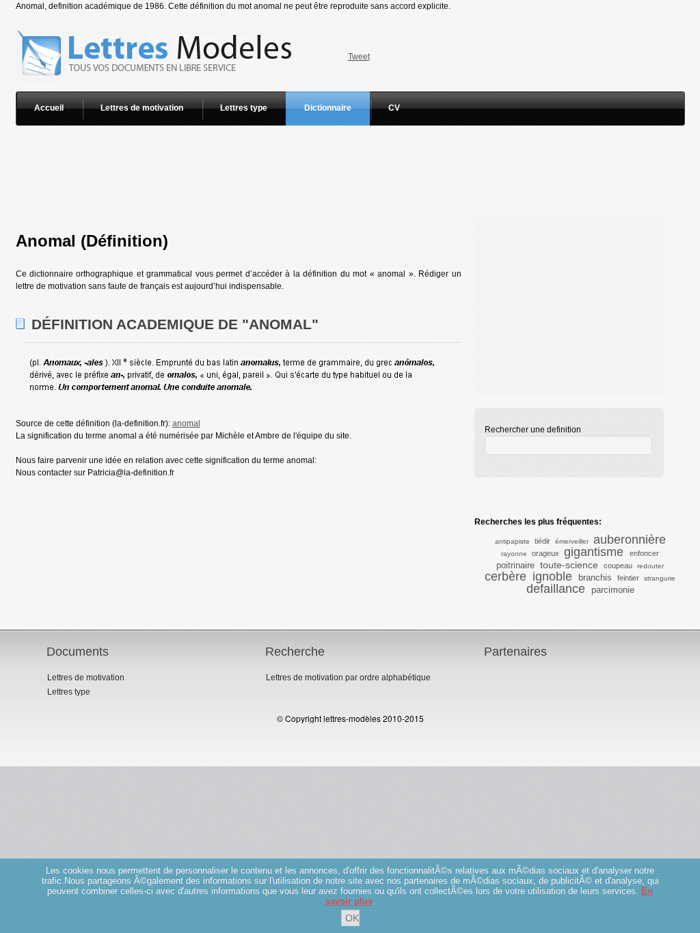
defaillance (555, 589)
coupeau (618, 565)
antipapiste (512, 541)
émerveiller (572, 541)
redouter (650, 566)
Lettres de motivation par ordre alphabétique (348, 677)
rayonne (514, 553)
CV (394, 108)
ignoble (552, 576)
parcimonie (612, 590)
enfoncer (644, 553)
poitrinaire (515, 565)
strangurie (659, 578)
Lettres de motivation (141, 108)
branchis (595, 577)
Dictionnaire (327, 108)
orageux (545, 553)
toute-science (569, 564)
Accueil (49, 108)
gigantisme (593, 552)
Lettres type (243, 108)
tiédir (542, 541)
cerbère (505, 576)
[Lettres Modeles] (157, 18)
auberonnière (629, 539)
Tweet (359, 56)
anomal (186, 423)
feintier (628, 578)
